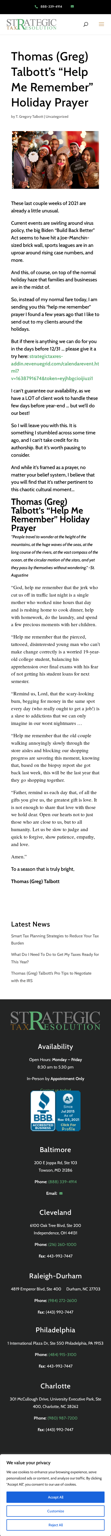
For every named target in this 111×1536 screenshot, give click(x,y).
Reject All (56, 1525)
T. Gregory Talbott (29, 116)
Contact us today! (55, 1090)
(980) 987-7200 (62, 1418)
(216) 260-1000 (62, 1244)
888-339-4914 (51, 6)
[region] (55, 1495)
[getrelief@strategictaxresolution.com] (73, 6)
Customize (55, 1511)
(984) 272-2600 (62, 1300)
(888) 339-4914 (62, 1181)
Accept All (55, 1497)
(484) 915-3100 (62, 1354)
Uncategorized (57, 116)
